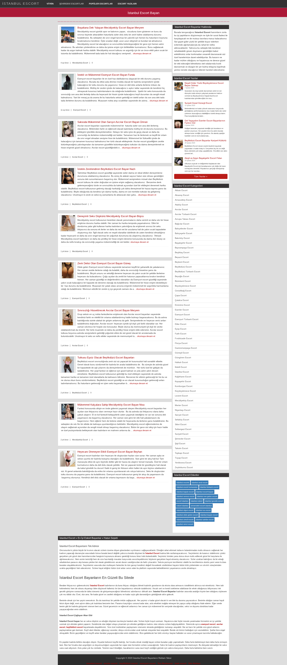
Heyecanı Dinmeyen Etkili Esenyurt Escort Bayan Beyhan (109, 451)
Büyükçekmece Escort (185, 286)
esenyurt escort (208, 624)
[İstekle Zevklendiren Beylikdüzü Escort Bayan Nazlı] (68, 176)
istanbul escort (94, 663)
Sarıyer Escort (181, 415)
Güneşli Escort (182, 353)
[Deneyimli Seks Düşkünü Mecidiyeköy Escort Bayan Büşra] (68, 223)
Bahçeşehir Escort (183, 233)
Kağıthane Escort (183, 376)
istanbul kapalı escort (185, 492)
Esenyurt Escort (182, 314)
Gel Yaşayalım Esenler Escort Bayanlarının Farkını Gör (205, 121)
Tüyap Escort (181, 458)
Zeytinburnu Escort (184, 467)
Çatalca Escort (182, 300)
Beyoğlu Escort (182, 276)
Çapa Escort (181, 295)
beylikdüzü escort (74, 627)
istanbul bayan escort (209, 515)
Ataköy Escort (181, 204)
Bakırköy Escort (182, 238)
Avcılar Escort (181, 209)
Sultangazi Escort (183, 429)
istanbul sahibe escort (205, 520)
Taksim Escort (181, 448)
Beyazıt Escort (181, 257)
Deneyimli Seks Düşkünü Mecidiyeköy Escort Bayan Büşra (110, 216)
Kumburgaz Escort (183, 386)
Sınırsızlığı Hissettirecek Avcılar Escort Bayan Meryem (108, 310)
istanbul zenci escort (185, 524)
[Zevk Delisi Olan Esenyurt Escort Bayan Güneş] (68, 270)
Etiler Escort (180, 324)
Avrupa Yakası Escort (185, 219)
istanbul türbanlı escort (209, 487)
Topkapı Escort (182, 453)
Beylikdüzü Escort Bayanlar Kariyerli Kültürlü (205, 140)
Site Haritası (194, 663)
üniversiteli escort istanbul (201, 506)
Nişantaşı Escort (182, 410)
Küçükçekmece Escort (185, 391)
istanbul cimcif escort (185, 520)
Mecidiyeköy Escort (184, 400)
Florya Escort (181, 343)
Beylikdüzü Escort (183, 267)
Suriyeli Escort (181, 434)
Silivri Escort (180, 424)
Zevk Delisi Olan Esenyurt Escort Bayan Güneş (104, 263)
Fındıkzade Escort (183, 338)
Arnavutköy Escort (183, 200)
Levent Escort (181, 396)
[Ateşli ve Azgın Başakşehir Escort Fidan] (178, 161)
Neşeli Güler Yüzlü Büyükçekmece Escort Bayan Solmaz (204, 84)
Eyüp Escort (180, 329)
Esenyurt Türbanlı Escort (186, 319)
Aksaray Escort (182, 195)
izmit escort (180, 663)
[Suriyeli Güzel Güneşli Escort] (178, 106)
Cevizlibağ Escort (183, 290)
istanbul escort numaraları (187, 487)
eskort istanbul (182, 506)
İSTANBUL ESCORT (20, 4)
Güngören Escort (183, 357)
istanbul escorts (183, 483)
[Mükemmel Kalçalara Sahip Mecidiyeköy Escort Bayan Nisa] (68, 411)
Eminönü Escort (182, 305)
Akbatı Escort (181, 190)
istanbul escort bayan (204, 492)
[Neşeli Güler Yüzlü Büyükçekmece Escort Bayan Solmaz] (178, 86)
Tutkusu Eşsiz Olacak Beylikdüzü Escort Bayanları (105, 357)
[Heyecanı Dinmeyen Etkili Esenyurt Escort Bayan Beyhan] (68, 458)
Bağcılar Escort (182, 224)
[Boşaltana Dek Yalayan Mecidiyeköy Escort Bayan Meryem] (68, 34)
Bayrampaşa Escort (184, 247)
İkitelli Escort (181, 367)
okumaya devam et (142, 53)
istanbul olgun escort (185, 510)
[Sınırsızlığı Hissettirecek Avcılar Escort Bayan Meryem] (68, 317)
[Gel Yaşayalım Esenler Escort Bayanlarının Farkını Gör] (178, 124)
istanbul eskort (197, 501)
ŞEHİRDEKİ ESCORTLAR (71, 4)
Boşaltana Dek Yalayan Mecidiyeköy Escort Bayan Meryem (110, 27)
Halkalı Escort (181, 362)
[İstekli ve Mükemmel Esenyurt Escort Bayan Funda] (68, 82)
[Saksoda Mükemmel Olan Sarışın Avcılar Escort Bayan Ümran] (68, 129)
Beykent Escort (182, 262)
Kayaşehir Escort (183, 381)
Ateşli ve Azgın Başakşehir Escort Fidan (203, 158)
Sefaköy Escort (182, 419)
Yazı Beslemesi (165, 663)
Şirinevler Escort (182, 439)
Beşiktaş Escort (182, 252)
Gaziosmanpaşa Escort (186, 348)
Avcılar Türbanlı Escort (185, 214)
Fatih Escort (180, 333)
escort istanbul (182, 501)
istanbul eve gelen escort (207, 496)
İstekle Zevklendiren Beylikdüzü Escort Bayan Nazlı (106, 169)
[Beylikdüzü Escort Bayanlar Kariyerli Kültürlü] (178, 144)
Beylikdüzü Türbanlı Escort (187, 271)
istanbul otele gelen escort (187, 515)
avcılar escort (110, 663)
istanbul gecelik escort (214, 501)
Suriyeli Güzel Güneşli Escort (198, 103)
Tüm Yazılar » (200, 176)
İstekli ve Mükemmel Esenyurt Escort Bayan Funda (106, 74)
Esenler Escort (182, 310)
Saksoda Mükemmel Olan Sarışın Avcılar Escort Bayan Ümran (112, 122)
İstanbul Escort (182, 372)
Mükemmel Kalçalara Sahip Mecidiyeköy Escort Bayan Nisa (110, 404)
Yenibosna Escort (183, 462)
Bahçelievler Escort (184, 228)
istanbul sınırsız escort (185, 496)
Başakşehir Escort (183, 243)
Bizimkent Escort (183, 281)
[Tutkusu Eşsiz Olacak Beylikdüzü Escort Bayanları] (68, 364)
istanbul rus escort (203, 510)
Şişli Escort (180, 443)
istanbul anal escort (199, 483)
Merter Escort (181, 405)
